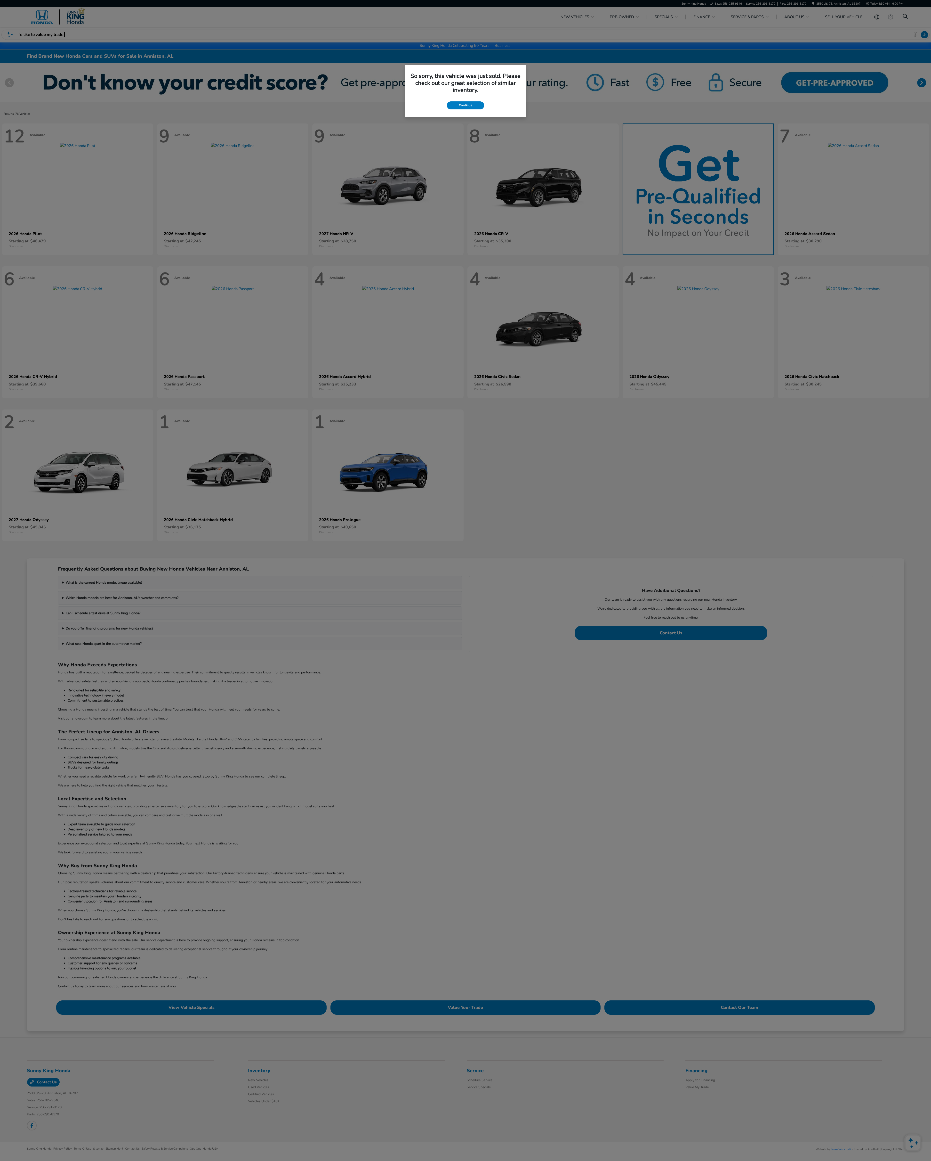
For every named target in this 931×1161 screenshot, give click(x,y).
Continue (465, 105)
